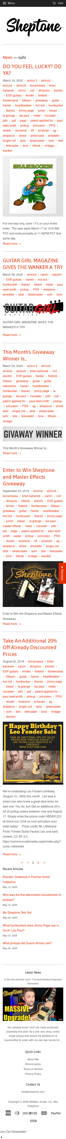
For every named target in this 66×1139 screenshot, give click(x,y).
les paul (24, 115)
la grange (9, 115)
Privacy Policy (33, 1074)
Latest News (33, 972)
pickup (24, 125)
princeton (39, 125)
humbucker (56, 105)
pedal (17, 536)
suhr (51, 140)
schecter (43, 130)
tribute (36, 145)
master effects (12, 526)
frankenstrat (10, 100)
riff (32, 130)
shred (22, 135)
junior (41, 110)
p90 (5, 120)
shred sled (37, 135)
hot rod (40, 105)
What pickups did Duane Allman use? (27, 943)
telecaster (12, 145)
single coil (9, 140)
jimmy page (26, 110)
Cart (60, 3)
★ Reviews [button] (62, 573)
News (7, 57)
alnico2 (46, 80)
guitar (55, 100)
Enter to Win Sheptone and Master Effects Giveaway (29, 476)
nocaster (50, 115)
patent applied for (41, 120)
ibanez (10, 110)
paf (14, 120)
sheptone (9, 135)
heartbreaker (23, 105)
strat (22, 140)
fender (30, 95)
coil (32, 90)
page (23, 120)
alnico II (32, 80)
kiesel (53, 110)
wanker (7, 150)
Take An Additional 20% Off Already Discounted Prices (30, 647)
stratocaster (37, 140)
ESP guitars (14, 95)
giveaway (41, 100)
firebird (42, 95)
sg (54, 130)
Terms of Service (33, 1069)
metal (37, 115)
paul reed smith (39, 401)
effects (25, 501)
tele (60, 140)
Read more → (12, 243)
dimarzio (44, 90)
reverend (21, 130)
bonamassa (37, 85)
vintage (49, 145)
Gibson (26, 100)
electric (58, 90)
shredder (53, 135)
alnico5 (21, 85)
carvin (22, 90)
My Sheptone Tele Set (17, 912)
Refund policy (33, 1064)
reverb (7, 130)
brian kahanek (39, 371)
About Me (32, 1059)
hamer (7, 105)
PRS (52, 125)
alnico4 (7, 85)
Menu (11, 3)
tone (25, 145)
